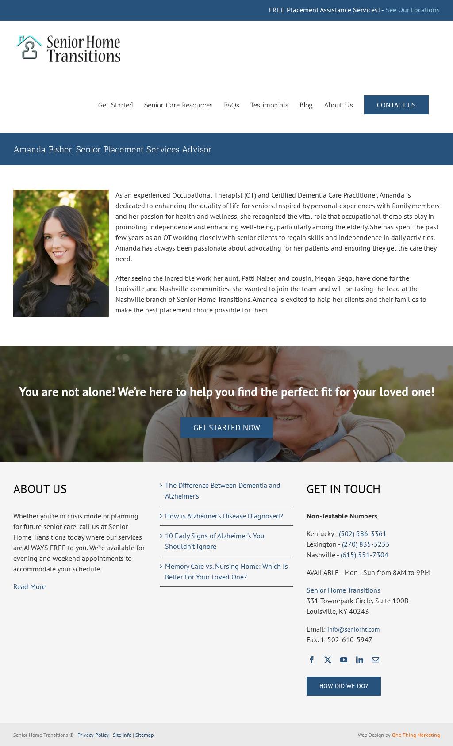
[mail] (375, 659)
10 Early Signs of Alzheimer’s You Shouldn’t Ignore (215, 541)
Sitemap (144, 734)
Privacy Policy (93, 734)
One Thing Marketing (416, 734)
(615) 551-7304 (364, 554)
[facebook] (311, 659)
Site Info (122, 734)
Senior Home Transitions (343, 590)
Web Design (371, 734)
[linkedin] (359, 659)
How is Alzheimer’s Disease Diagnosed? (224, 515)
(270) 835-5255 (366, 544)
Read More (29, 586)
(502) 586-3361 (363, 533)
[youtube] (343, 659)
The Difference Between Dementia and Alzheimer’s (222, 490)
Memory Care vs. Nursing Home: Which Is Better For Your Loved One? (226, 571)
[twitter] (327, 659)
